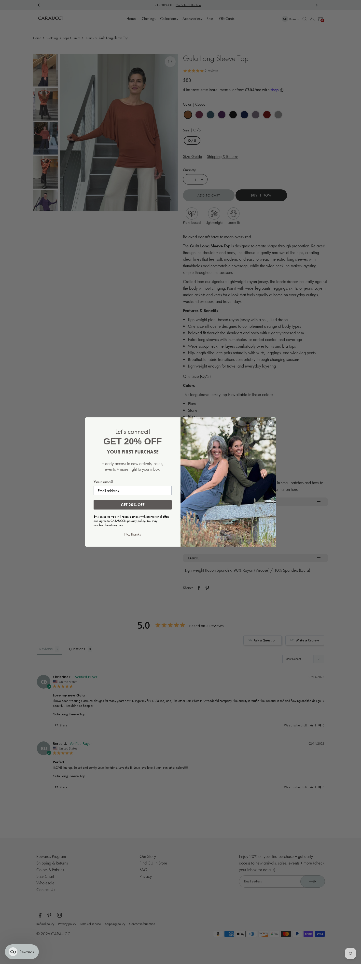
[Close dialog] (270, 423)
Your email (103, 481)
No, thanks (132, 534)
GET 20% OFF (133, 504)
